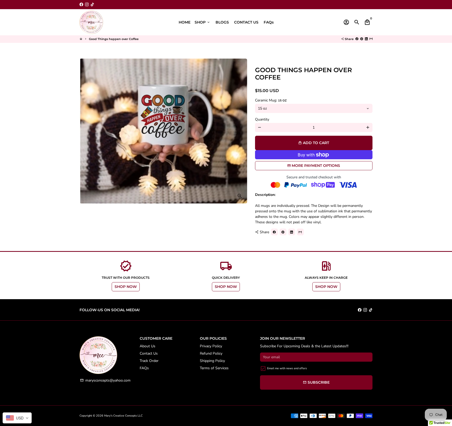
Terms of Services (214, 368)
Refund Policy (211, 353)
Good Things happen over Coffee (114, 39)
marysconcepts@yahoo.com (105, 380)
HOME (184, 22)
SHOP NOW (126, 286)
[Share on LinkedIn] (366, 39)
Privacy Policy (211, 346)
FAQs (269, 22)
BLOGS (222, 22)
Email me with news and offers (287, 368)
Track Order (149, 360)
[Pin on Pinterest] (361, 39)
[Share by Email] (371, 39)
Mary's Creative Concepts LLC (123, 416)
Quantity (262, 119)
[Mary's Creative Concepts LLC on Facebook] (81, 4)
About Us (147, 346)
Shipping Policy (212, 360)
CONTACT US (246, 22)
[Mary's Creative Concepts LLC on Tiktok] (92, 4)
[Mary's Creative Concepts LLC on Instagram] (87, 4)
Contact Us (149, 353)
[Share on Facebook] (356, 39)
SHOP (202, 22)
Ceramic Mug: (271, 100)
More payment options (316, 165)
